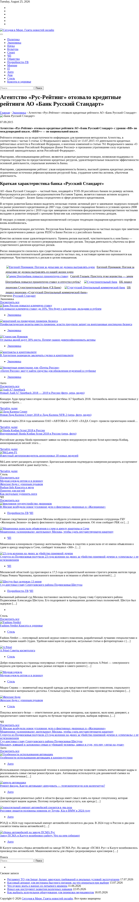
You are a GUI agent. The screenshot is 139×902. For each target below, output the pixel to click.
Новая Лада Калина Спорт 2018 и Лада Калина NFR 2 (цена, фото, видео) (45, 414)
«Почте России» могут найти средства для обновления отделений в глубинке (48, 370)
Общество (13, 58)
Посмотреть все (9, 302)
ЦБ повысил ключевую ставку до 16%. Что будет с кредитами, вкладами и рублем (50, 308)
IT (8, 68)
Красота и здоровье (19, 81)
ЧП (9, 55)
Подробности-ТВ (18, 62)
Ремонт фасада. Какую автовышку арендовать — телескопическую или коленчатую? (52, 785)
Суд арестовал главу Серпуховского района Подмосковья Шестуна (41, 584)
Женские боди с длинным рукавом (21, 484)
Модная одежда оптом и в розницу (21, 480)
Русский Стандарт (24, 295)
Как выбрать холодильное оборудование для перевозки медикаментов (50, 892)
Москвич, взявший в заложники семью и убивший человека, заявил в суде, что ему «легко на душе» (62, 744)
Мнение (12, 65)
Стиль (11, 78)
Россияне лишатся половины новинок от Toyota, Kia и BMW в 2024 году (45, 810)
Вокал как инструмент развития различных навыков (39, 889)
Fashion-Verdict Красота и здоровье (21, 625)
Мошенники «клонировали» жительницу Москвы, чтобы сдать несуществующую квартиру (56, 531)
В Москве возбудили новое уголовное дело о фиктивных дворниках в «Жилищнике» (53, 506)
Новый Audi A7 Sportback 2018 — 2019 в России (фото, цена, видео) (42, 392)
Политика (13, 39)
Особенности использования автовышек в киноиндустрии (36, 757)
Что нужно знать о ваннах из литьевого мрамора (37, 885)
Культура (12, 49)
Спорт (11, 52)
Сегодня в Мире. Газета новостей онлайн (47, 898)
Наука (11, 45)
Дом (9, 75)
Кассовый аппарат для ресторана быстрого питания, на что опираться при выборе (58, 882)
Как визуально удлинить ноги (18, 493)
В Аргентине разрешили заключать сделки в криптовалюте (36, 355)
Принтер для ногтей (12, 490)
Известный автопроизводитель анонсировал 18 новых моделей (39, 455)
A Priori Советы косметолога (17, 650)
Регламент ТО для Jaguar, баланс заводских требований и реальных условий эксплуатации (63, 879)
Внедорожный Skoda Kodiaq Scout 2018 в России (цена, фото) (38, 433)
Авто (10, 71)
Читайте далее (9, 408)
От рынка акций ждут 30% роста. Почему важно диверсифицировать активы (48, 339)
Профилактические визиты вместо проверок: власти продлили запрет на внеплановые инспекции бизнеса (66, 324)
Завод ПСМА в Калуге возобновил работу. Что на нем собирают (40, 835)
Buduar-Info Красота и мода (17, 487)
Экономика (14, 42)
